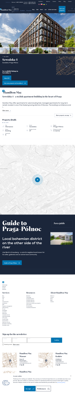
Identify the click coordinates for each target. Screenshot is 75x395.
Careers (54, 1)
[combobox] (7, 340)
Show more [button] (5, 110)
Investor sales (5, 319)
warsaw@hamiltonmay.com (25, 363)
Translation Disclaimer (31, 307)
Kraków (22, 10)
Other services (52, 9)
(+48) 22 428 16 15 (19, 2)
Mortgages (4, 310)
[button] (42, 1)
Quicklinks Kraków (30, 298)
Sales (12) (6, 78)
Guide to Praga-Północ (10, 263)
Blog (64, 1)
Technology (28, 297)
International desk (6, 316)
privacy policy (61, 382)
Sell (37, 9)
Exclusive (28, 295)
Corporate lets (5, 301)
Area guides (28, 304)
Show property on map (62, 115)
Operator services (6, 322)
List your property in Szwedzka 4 (13, 83)
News (60, 1)
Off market (4, 317)
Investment (4, 303)
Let (46, 9)
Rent (41, 9)
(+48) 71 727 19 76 (31, 3)
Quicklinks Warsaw (30, 300)
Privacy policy (29, 306)
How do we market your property (33, 303)
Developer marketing (6, 323)
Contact (69, 1)
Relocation (4, 313)
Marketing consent (11, 344)
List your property (62, 9)
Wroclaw (28, 10)
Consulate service (6, 314)
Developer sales (5, 325)
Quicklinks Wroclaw (30, 301)
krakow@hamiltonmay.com (61, 363)
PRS (3, 304)
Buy (33, 9)
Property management (7, 306)
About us (48, 1)
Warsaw (16, 10)
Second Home (5, 320)
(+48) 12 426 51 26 (31, 2)
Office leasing (5, 307)
